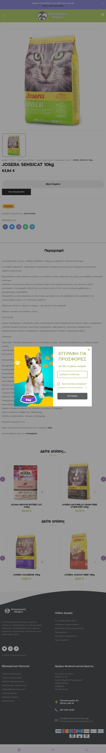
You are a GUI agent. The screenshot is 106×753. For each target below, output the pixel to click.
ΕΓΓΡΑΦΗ (72, 396)
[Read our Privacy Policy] (86, 387)
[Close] (89, 350)
